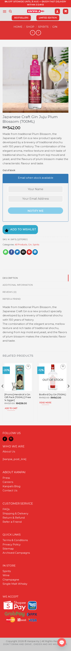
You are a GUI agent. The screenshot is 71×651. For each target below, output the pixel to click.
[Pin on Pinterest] (29, 252)
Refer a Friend (12, 521)
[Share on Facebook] (11, 252)
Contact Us (10, 490)
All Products (21, 244)
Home (18, 26)
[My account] (57, 11)
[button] (5, 11)
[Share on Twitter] (17, 252)
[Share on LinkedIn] (35, 252)
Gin (54, 26)
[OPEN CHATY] (61, 642)
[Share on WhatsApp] (5, 252)
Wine (6, 575)
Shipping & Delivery (15, 513)
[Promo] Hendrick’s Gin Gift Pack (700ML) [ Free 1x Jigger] (17, 397)
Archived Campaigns (16, 552)
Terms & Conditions (15, 540)
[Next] (68, 393)
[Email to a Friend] (23, 252)
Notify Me (35, 210)
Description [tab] (10, 278)
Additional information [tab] (18, 285)
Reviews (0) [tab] (10, 292)
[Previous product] (38, 32)
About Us (9, 451)
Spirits (43, 26)
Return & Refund (14, 517)
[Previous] (3, 393)
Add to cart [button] (11, 408)
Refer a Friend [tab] (12, 299)
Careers (8, 482)
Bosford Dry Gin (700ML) (52, 394)
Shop (30, 26)
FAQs (6, 509)
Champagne (11, 579)
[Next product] (32, 32)
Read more (45, 403)
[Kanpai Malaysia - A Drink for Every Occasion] (36, 11)
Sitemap (8, 548)
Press (6, 477)
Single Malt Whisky (15, 583)
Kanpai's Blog (11, 486)
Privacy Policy (12, 544)
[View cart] (65, 11)
